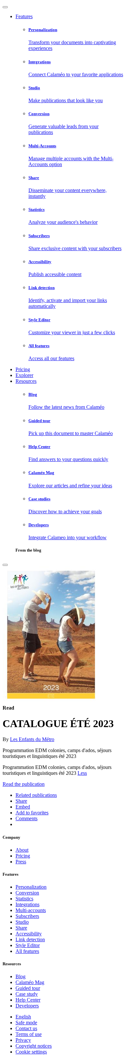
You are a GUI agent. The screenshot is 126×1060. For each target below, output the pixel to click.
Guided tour (28, 988)
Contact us (26, 1028)
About (22, 850)
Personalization (31, 887)
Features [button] (24, 16)
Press (21, 861)
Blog (21, 976)
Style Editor (28, 945)
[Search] (5, 565)
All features (27, 951)
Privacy (23, 1040)
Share (21, 928)
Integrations (27, 904)
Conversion (27, 893)
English (23, 1016)
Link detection (30, 939)
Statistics (24, 898)
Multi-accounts (31, 910)
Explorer (24, 375)
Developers (27, 1005)
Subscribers (27, 916)
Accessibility (29, 933)
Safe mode (26, 1022)
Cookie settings (31, 1051)
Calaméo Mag (30, 982)
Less (82, 773)
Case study (27, 994)
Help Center (28, 1000)
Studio (22, 922)
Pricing (23, 369)
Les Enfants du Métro (32, 739)
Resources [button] (26, 381)
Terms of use (29, 1034)
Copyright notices (34, 1046)
